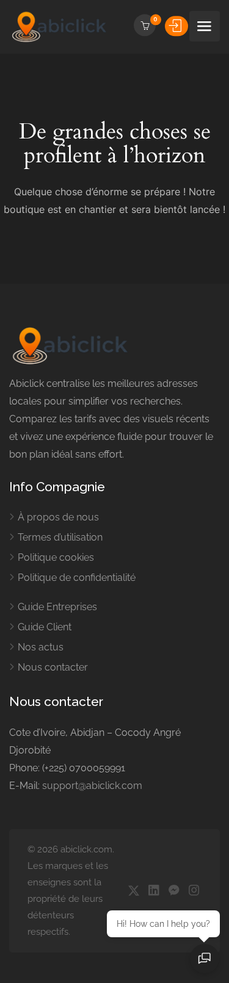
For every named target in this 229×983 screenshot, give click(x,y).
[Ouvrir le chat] (204, 958)
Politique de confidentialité (77, 577)
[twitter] (133, 891)
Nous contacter (53, 667)
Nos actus (41, 647)
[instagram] (194, 891)
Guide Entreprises (57, 607)
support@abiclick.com (92, 785)
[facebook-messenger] (173, 891)
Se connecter (176, 25)
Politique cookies (56, 557)
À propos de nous (58, 517)
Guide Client (44, 627)
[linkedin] (153, 891)
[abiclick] (59, 26)
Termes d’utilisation (60, 537)
